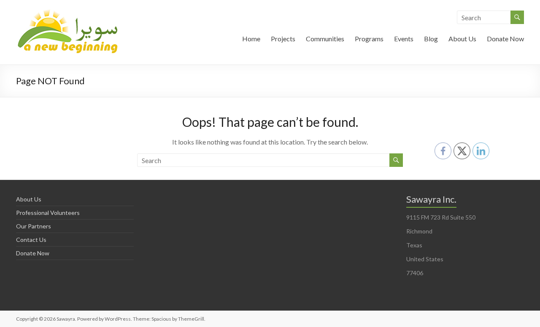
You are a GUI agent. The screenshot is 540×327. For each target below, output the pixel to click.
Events (403, 39)
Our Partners (33, 226)
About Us (462, 39)
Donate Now (505, 39)
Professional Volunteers (48, 212)
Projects (283, 39)
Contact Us (31, 239)
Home (251, 39)
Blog (431, 39)
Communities (325, 39)
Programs (369, 39)
